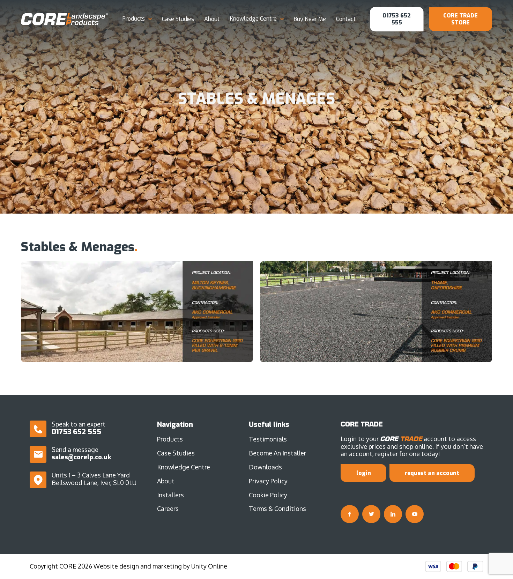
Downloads (265, 467)
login (363, 473)
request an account (432, 473)
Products (133, 18)
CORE (64, 19)
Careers (168, 508)
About (212, 19)
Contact (346, 19)
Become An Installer (277, 453)
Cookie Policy (268, 495)
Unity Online (209, 566)
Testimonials (268, 439)
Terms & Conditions (277, 508)
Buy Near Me (310, 19)
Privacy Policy (268, 481)
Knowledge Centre (253, 18)
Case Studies (178, 19)
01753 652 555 (396, 19)
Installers (170, 495)
